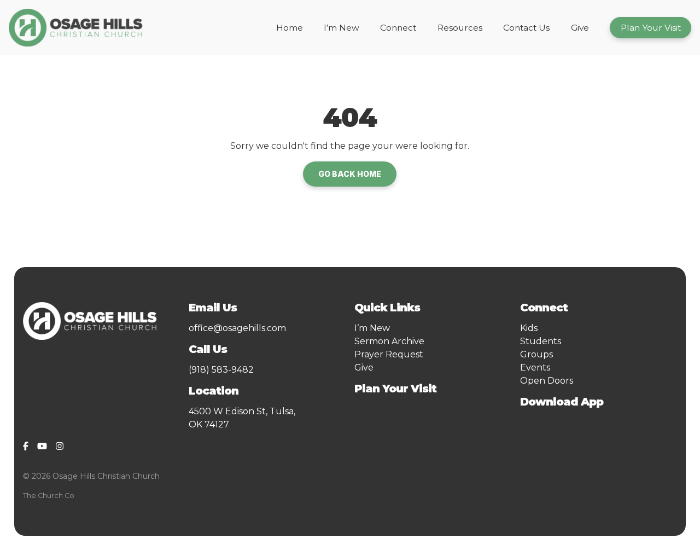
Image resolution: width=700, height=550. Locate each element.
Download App (561, 401)
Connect (546, 307)
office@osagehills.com (237, 328)
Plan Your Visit (395, 388)
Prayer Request (388, 354)
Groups (536, 354)
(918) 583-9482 (221, 369)
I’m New (372, 328)
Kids (529, 328)
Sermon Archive (389, 341)
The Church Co (48, 495)
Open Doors (546, 380)
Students (540, 341)
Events (535, 367)
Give (364, 367)
